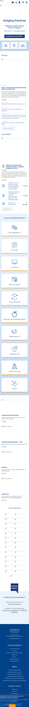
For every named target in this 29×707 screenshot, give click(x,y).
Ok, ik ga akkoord (6, 704)
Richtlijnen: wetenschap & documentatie (14, 678)
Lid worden (14, 650)
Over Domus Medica (14, 648)
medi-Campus (14, 693)
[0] (16, 3)
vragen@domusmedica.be (15, 636)
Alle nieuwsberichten (8, 128)
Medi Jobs (5, 45)
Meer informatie (13, 701)
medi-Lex (14, 691)
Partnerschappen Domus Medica (14, 652)
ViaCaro (14, 656)
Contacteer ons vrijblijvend (10, 610)
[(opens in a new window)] (9, 515)
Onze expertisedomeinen (14, 670)
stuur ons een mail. (14, 604)
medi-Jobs (14, 689)
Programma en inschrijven (14, 36)
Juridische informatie (14, 659)
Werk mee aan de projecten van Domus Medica (14, 680)
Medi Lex (14, 45)
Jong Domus (14, 654)
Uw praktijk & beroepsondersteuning (14, 676)
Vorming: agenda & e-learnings (14, 674)
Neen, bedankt (16, 704)
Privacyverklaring (14, 661)
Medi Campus (22, 45)
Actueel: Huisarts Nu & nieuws (14, 672)
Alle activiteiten (6, 209)
